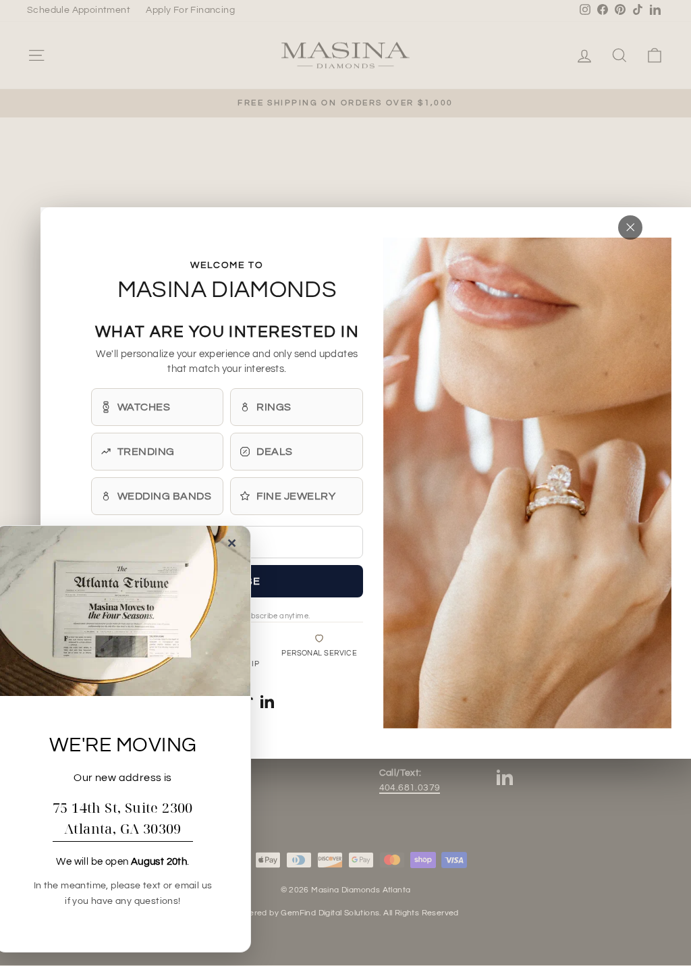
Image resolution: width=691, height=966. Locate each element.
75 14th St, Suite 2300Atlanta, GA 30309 (123, 818)
